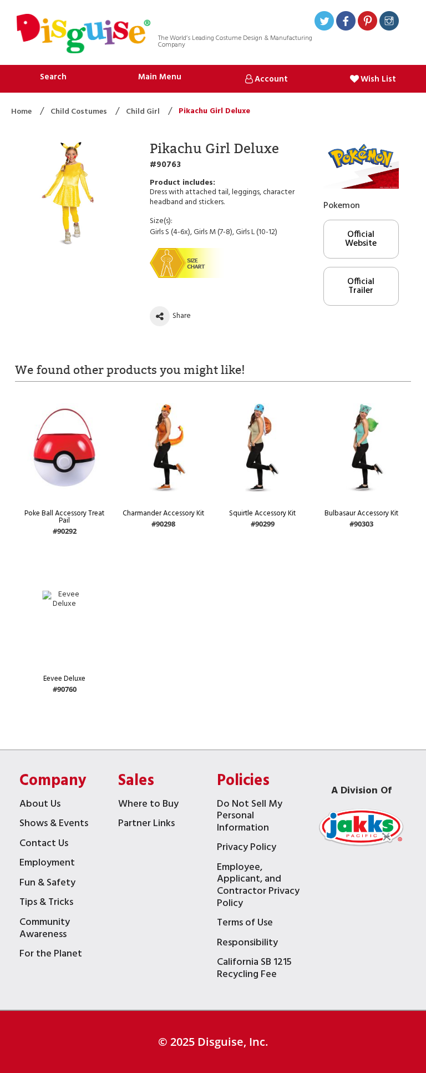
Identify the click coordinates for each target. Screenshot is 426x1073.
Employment (47, 864)
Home (22, 111)
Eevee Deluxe (64, 679)
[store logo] (83, 35)
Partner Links (146, 825)
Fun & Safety (47, 884)
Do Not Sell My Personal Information (249, 817)
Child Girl (143, 111)
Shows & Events (53, 825)
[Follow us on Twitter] (324, 22)
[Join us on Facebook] (346, 22)
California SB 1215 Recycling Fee (254, 969)
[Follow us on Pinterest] (367, 22)
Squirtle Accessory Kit (262, 513)
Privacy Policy (246, 849)
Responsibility (247, 944)
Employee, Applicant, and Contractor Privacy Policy (258, 887)
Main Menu (159, 77)
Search (53, 77)
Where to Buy (148, 805)
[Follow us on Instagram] (389, 22)
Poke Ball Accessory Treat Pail (64, 517)
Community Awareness (44, 930)
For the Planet (50, 955)
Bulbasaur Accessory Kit (361, 513)
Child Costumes (79, 111)
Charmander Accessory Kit (163, 513)
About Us (39, 805)
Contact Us (43, 845)
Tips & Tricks (46, 903)
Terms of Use (245, 924)
